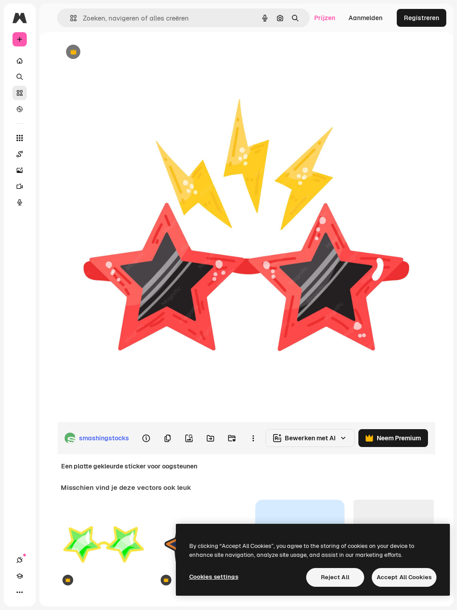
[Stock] (19, 93)
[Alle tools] (19, 138)
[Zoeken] (19, 77)
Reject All (335, 577)
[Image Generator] (19, 170)
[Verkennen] (19, 109)
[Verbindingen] (19, 560)
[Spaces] (19, 154)
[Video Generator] (19, 186)
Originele (116, 52)
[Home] (19, 61)
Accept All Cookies (404, 577)
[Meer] (19, 592)
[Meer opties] (253, 438)
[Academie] (19, 576)
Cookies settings (213, 577)
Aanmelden (365, 18)
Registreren (421, 18)
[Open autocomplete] (70, 18)
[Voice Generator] (19, 202)
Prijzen (324, 18)
